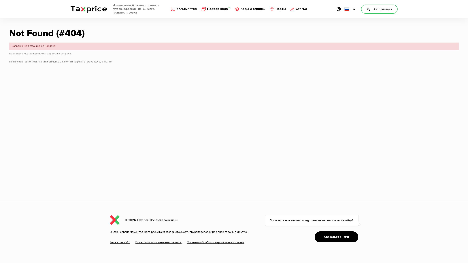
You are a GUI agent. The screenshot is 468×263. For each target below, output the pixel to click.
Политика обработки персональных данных (215, 242)
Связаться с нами (336, 236)
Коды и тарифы (253, 9)
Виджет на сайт (120, 242)
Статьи (301, 9)
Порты (280, 9)
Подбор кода (219, 9)
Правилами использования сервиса (158, 242)
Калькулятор (186, 9)
